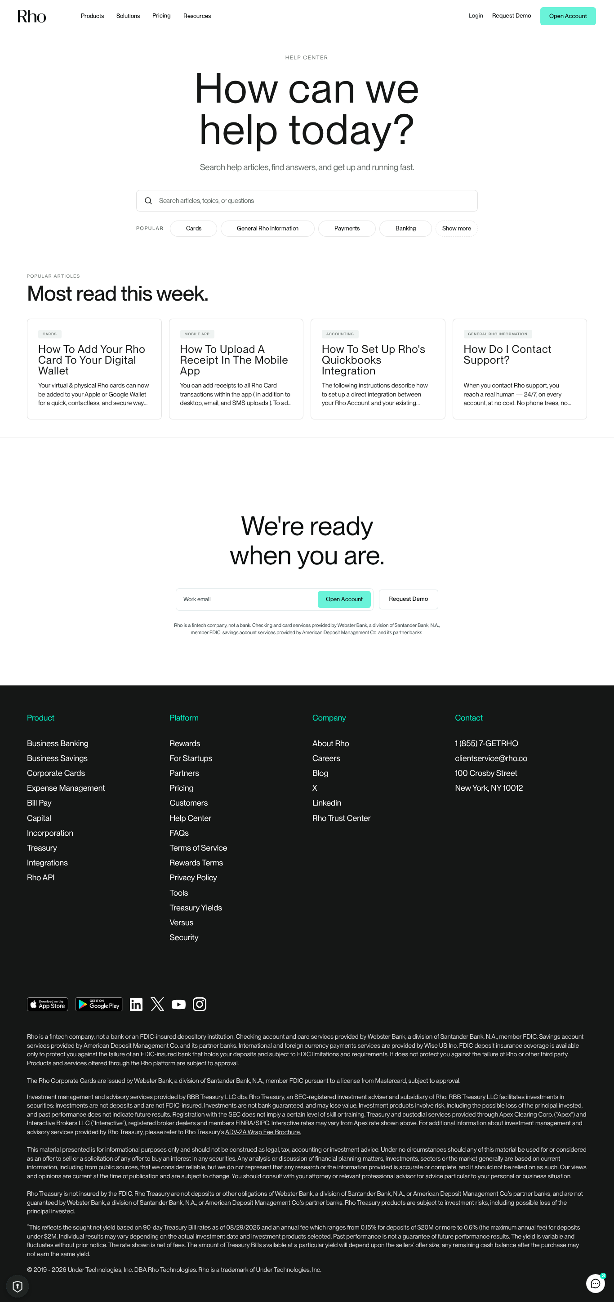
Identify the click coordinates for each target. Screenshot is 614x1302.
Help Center (191, 818)
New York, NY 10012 (489, 788)
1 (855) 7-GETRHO (487, 743)
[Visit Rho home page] (32, 16)
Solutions (128, 16)
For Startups (191, 758)
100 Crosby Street (486, 773)
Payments (347, 228)
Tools (179, 893)
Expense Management (66, 788)
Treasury (42, 848)
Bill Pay (39, 803)
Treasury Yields (196, 908)
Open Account (568, 16)
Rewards (185, 743)
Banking (406, 228)
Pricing (161, 16)
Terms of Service (198, 848)
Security (184, 937)
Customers (189, 803)
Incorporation (50, 833)
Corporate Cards (56, 773)
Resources (197, 16)
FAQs (179, 833)
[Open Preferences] (17, 1286)
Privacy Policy (193, 878)
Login (476, 16)
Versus (182, 923)
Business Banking (58, 743)
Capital (39, 818)
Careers (326, 758)
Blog (320, 773)
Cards (193, 228)
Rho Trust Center (341, 818)
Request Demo (511, 16)
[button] (595, 1283)
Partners (184, 773)
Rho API (41, 878)
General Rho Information (267, 228)
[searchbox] (317, 200)
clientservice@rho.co (491, 758)
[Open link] (47, 1004)
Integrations (47, 863)
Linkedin (326, 803)
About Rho (330, 743)
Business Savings (57, 758)
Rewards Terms (196, 863)
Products (92, 16)
